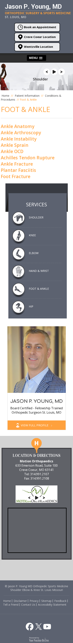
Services (36, 204)
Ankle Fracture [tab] (17, 164)
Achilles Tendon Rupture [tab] (28, 157)
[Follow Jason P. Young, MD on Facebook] (29, 626)
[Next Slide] (61, 71)
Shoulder (36, 217)
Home (5, 95)
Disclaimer (20, 601)
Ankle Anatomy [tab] (17, 126)
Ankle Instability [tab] (18, 139)
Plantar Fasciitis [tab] (18, 170)
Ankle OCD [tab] (12, 151)
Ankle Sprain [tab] (14, 145)
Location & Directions (36, 455)
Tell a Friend (10, 604)
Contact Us (28, 604)
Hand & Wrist (39, 271)
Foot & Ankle (39, 288)
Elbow (34, 253)
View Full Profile (35, 425)
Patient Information (27, 95)
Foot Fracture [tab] (15, 176)
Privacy (34, 601)
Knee (32, 235)
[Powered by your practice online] (39, 639)
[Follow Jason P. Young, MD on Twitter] (38, 626)
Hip (31, 306)
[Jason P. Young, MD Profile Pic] (36, 359)
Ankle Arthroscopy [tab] (21, 132)
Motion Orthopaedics (36, 461)
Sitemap (46, 601)
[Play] (54, 71)
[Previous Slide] (46, 71)
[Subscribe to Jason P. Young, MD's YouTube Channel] (47, 626)
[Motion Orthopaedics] (36, 492)
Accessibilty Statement (52, 604)
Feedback (60, 601)
